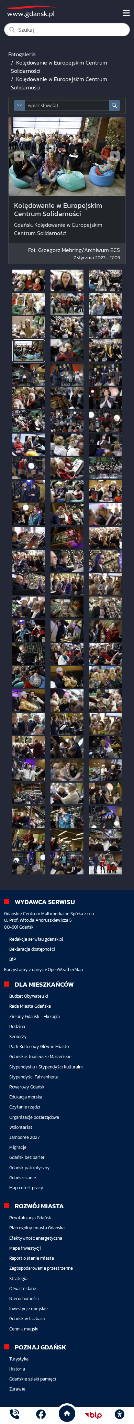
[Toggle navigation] (126, 13)
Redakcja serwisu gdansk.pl (36, 939)
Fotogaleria (22, 54)
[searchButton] (114, 105)
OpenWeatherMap (65, 969)
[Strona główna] (14, 1415)
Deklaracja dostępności (32, 949)
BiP (12, 959)
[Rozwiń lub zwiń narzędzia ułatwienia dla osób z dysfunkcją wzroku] (119, 1415)
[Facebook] (41, 1415)
